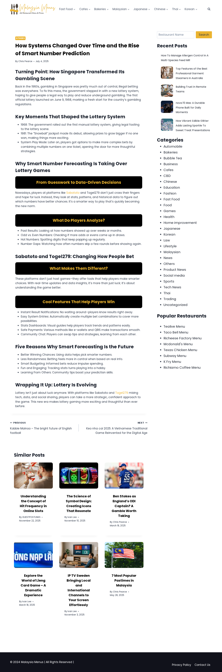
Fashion (169, 193)
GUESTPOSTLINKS (31, 517)
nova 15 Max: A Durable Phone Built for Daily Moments (190, 107)
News (167, 258)
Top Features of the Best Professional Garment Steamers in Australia (191, 73)
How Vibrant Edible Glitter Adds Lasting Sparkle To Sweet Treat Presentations (193, 125)
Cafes (168, 170)
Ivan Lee (72, 517)
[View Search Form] (209, 9)
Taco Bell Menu (175, 332)
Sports (168, 281)
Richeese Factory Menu (182, 338)
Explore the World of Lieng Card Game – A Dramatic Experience (33, 585)
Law (166, 240)
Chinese (170, 181)
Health (168, 217)
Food (167, 205)
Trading (169, 299)
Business (170, 164)
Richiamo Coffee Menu (182, 367)
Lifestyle (170, 246)
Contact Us (202, 665)
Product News (174, 269)
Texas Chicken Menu (180, 350)
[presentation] (33, 475)
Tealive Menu (174, 326)
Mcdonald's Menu (178, 344)
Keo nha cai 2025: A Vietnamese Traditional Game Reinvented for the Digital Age (116, 428)
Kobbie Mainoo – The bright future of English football (41, 428)
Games (169, 211)
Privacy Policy (181, 665)
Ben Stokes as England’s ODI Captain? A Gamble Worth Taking (124, 506)
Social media (174, 275)
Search (204, 35)
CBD (167, 175)
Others (20, 38)
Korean (169, 234)
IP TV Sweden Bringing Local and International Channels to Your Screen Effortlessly (79, 590)
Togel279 (121, 393)
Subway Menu (174, 356)
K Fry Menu (172, 361)
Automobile (172, 146)
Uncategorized (175, 305)
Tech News (172, 287)
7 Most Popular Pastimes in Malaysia (124, 580)
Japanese (171, 228)
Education (171, 187)
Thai (166, 293)
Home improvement (180, 222)
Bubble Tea (172, 158)
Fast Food (171, 199)
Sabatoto (72, 193)
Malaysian (171, 252)
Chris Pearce (25, 61)
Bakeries (170, 152)
